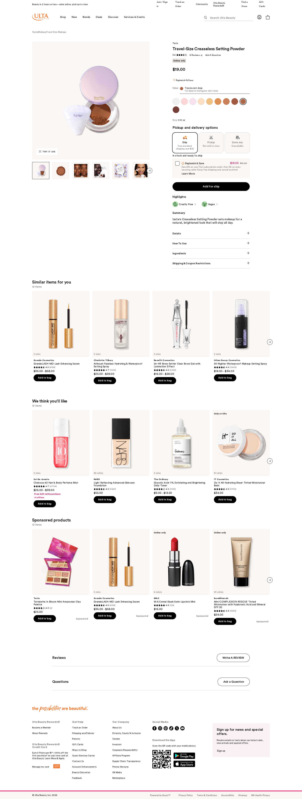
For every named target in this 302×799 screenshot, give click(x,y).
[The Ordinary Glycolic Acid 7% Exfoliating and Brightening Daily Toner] (181, 452)
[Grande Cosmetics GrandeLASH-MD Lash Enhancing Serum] (60, 332)
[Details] (211, 234)
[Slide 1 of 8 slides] (40, 170)
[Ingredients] (211, 253)
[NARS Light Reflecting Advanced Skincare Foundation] (121, 452)
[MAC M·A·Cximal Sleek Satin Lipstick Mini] (181, 570)
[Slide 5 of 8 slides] (121, 170)
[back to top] (291, 788)
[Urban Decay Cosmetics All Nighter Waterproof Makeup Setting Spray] (241, 332)
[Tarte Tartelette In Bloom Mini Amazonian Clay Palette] (60, 571)
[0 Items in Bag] (268, 17)
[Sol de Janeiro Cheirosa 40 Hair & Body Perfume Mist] (60, 454)
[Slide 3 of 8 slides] (80, 170)
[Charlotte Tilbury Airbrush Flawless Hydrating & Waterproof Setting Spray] (121, 333)
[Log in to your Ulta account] (259, 17)
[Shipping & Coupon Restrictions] (211, 263)
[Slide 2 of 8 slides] (60, 170)
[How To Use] (211, 243)
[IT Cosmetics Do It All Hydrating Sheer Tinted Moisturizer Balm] (241, 452)
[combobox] (211, 90)
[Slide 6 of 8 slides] (140, 170)
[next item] (149, 170)
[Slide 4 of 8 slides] (100, 170)
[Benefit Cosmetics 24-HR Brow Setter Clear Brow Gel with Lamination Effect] (181, 333)
